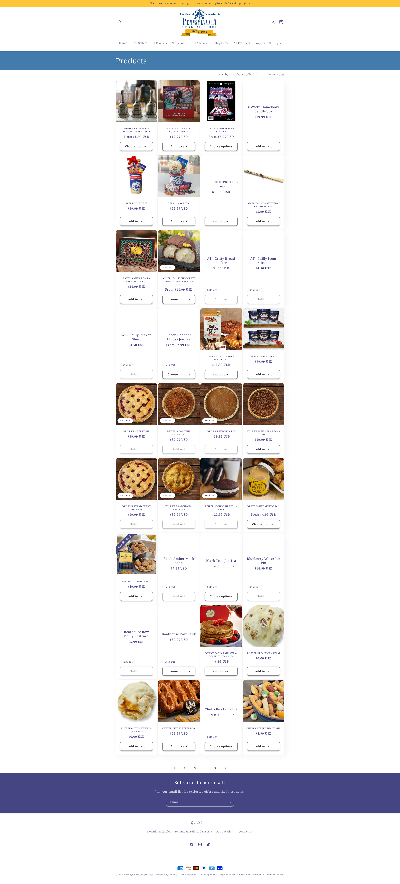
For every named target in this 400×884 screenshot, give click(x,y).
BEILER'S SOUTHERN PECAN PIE (263, 433)
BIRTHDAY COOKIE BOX (136, 581)
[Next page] (225, 768)
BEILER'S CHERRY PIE (136, 431)
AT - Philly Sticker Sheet (136, 337)
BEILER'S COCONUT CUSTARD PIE (178, 433)
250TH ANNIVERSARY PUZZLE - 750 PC (179, 130)
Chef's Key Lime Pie (221, 709)
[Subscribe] (229, 802)
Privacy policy (188, 874)
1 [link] (175, 768)
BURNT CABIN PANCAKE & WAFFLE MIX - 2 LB (221, 655)
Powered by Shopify (166, 874)
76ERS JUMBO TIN (136, 203)
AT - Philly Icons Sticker (263, 260)
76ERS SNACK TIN (178, 203)
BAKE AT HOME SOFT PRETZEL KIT (221, 358)
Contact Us (246, 831)
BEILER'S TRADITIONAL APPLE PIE (179, 508)
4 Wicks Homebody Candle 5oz (263, 109)
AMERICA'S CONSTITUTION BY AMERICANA (263, 205)
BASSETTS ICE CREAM (263, 356)
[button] (120, 22)
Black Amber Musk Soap (178, 560)
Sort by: (224, 74)
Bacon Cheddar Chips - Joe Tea (178, 337)
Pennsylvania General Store (139, 874)
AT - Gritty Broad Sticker (221, 260)
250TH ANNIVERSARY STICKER (221, 130)
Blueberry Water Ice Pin (263, 560)
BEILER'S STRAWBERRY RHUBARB (136, 508)
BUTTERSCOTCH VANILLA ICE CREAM (136, 730)
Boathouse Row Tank (179, 634)
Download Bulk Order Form (193, 831)
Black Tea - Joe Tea (221, 561)
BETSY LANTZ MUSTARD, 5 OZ (263, 508)
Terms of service (274, 874)
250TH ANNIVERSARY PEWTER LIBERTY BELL (136, 130)
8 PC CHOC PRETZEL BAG (221, 184)
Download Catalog (159, 831)
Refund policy (207, 874)
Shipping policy (227, 874)
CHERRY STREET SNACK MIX (263, 728)
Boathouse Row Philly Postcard (136, 634)
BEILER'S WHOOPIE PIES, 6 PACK (221, 508)
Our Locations (225, 831)
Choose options (136, 146)
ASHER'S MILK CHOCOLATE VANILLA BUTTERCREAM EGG (178, 281)
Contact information (250, 874)
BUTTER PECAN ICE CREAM (263, 653)
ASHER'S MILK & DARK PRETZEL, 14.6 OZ (136, 280)
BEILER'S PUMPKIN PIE (221, 431)
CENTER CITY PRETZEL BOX (178, 728)
